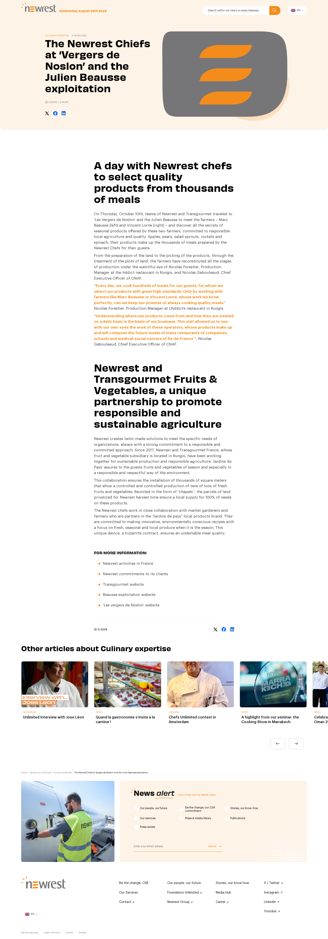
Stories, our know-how (40, 773)
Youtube (270, 911)
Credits (69, 932)
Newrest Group (179, 902)
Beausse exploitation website (129, 595)
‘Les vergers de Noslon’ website (131, 605)
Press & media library (198, 818)
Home (24, 773)
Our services (148, 818)
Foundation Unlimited (183, 892)
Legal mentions (52, 932)
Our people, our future (153, 808)
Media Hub (223, 892)
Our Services (128, 892)
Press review (147, 827)
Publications (237, 818)
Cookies (82, 932)
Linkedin (270, 902)
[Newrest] (38, 7)
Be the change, (200, 809)
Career (221, 902)
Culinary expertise (63, 773)
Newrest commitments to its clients (135, 574)
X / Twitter (272, 883)
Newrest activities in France (128, 563)
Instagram (271, 892)
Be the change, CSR (133, 883)
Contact (125, 902)
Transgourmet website (123, 584)
